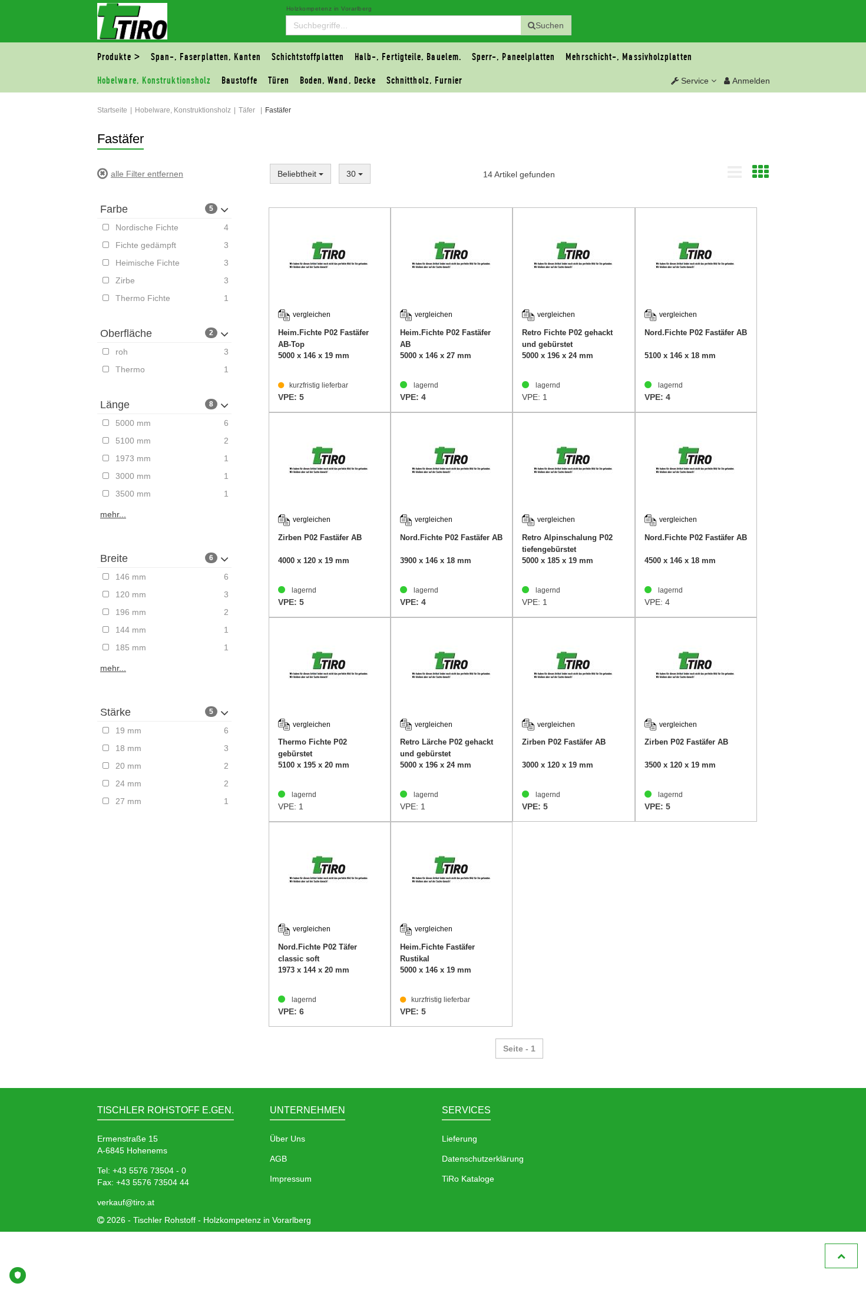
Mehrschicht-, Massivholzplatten (629, 57)
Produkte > (118, 57)
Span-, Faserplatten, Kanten (206, 57)
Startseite (112, 110)
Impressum (291, 1178)
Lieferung (459, 1138)
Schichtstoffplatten (308, 57)
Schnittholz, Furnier (424, 80)
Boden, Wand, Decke (338, 80)
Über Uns (287, 1138)
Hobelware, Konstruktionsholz (154, 80)
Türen (278, 80)
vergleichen (311, 314)
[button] (693, 80)
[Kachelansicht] (760, 175)
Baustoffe (239, 80)
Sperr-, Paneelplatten (514, 57)
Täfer (247, 110)
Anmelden (750, 80)
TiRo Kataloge (468, 1178)
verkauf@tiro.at (125, 1202)
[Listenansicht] (735, 175)
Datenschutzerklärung (483, 1158)
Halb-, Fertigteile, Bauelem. (408, 57)
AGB (278, 1158)
